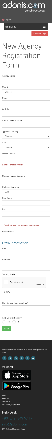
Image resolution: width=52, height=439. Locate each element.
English (8, 20)
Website (6, 109)
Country (5, 87)
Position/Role (8, 231)
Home (4, 396)
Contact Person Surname (13, 176)
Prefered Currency (10, 187)
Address (6, 259)
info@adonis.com (15, 424)
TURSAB (6, 292)
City (4, 142)
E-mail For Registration (12, 165)
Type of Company (10, 131)
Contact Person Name (12, 120)
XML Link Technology (12, 318)
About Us (5, 399)
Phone (5, 98)
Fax (4, 209)
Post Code (7, 198)
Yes (8, 322)
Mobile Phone (8, 153)
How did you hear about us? (15, 303)
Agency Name (8, 76)
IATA (4, 248)
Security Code (8, 274)
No (18, 322)
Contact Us (6, 401)
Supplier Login (40, 33)
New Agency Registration (11, 405)
